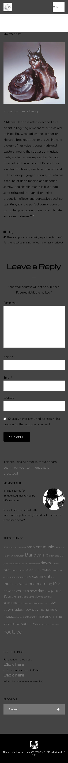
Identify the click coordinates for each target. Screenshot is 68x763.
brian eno (54, 555)
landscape (10, 603)
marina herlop (31, 243)
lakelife (12, 597)
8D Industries (10, 547)
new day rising (36, 609)
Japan (48, 591)
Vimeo (38, 624)
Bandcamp (13, 237)
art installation (17, 555)
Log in (34, 754)
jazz (53, 591)
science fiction (11, 624)
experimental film (19, 577)
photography (30, 617)
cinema (25, 563)
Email (7, 378)
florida (22, 584)
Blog (10, 232)
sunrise (27, 623)
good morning (39, 584)
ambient (22, 547)
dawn (45, 563)
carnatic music (29, 237)
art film (58, 547)
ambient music (40, 547)
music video (42, 603)
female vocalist (12, 243)
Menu (60, 7)
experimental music (51, 237)
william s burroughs (50, 624)
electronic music (38, 569)
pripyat (59, 243)
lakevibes (22, 597)
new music (47, 243)
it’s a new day (33, 590)
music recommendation (27, 603)
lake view (35, 597)
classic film (34, 563)
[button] (34, 709)
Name (8, 357)
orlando (18, 616)
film (16, 584)
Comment (10, 303)
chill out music (15, 563)
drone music (18, 570)
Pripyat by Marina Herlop (21, 111)
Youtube (12, 631)
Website (8, 398)
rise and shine (49, 616)
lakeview (46, 597)
